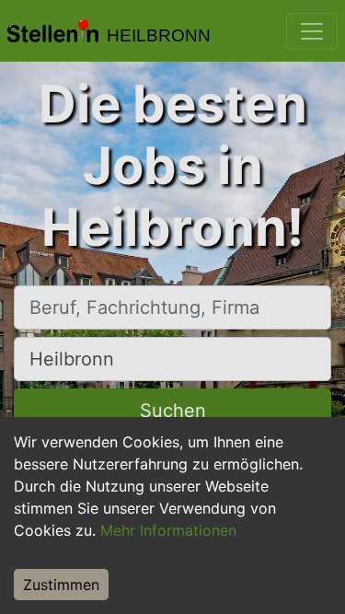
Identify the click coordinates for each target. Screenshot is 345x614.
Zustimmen (61, 584)
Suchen (173, 411)
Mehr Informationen (168, 530)
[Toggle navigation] (312, 31)
